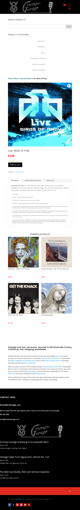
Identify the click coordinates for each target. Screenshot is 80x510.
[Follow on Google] (17, 504)
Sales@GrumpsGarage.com (9, 419)
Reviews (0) (50, 180)
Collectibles (41, 47)
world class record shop (53, 367)
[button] (69, 86)
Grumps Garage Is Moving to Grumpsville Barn (24, 442)
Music (42, 53)
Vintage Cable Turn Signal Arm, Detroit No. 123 (24, 457)
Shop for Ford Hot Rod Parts (51, 358)
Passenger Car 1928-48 (37, 58)
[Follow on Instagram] (21, 504)
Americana (12, 373)
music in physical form (53, 361)
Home (10, 78)
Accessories (40, 41)
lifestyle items (40, 373)
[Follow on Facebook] (9, 504)
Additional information (33, 180)
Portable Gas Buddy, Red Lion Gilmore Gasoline (24, 471)
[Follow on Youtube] (25, 504)
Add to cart (15, 164)
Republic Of (19, 499)
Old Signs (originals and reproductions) (22, 361)
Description (15, 180)
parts (58, 356)
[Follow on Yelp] (29, 504)
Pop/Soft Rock (25, 78)
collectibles (32, 371)
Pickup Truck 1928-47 (38, 64)
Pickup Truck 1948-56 (38, 70)
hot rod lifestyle (30, 363)
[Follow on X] (13, 504)
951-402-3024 (4, 414)
